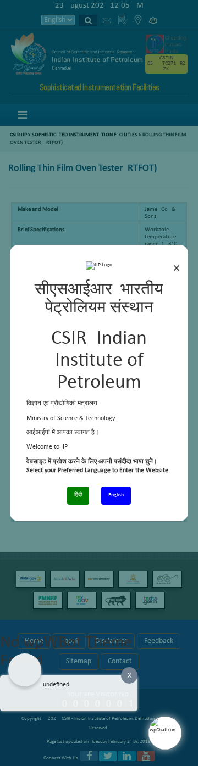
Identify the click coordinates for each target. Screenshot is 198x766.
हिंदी (78, 495)
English (116, 495)
